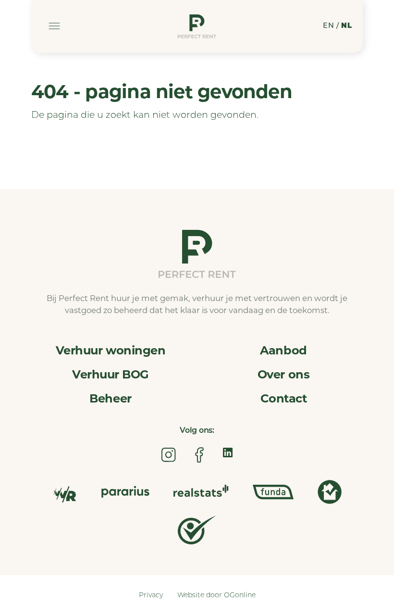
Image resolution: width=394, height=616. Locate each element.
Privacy (151, 595)
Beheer (110, 398)
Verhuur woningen (110, 350)
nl (346, 26)
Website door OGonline (216, 595)
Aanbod (283, 350)
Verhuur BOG (110, 374)
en (328, 26)
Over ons (283, 374)
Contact (283, 398)
